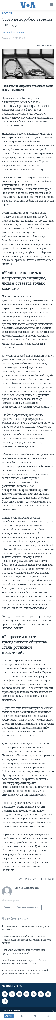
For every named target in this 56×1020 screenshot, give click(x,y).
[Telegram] (35, 1016)
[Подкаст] (41, 994)
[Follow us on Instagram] (26, 994)
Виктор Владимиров (13, 32)
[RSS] (34, 994)
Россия (7, 13)
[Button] (45, 45)
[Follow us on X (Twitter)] (12, 994)
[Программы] (21, 1016)
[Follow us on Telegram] (5, 1001)
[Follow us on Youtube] (19, 994)
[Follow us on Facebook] (5, 994)
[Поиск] (47, 1016)
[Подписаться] (48, 994)
